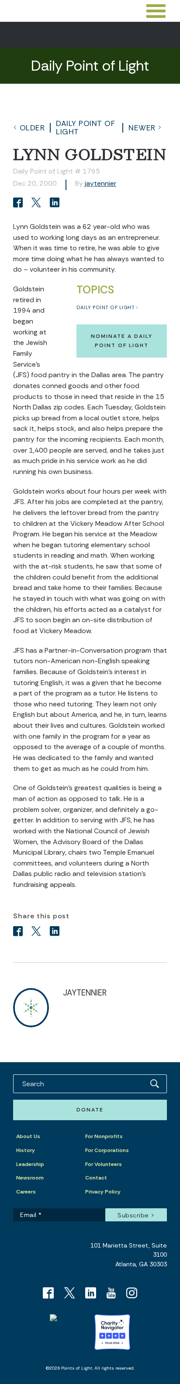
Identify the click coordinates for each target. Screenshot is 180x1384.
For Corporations (107, 1150)
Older (32, 128)
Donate (90, 1109)
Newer (142, 128)
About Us (28, 1136)
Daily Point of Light (85, 127)
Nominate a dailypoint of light (121, 341)
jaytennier (100, 183)
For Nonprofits (104, 1136)
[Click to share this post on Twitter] (37, 203)
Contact (96, 1177)
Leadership (30, 1164)
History (25, 1150)
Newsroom (30, 1177)
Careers (26, 1191)
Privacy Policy (103, 1191)
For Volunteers (103, 1164)
